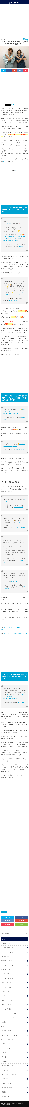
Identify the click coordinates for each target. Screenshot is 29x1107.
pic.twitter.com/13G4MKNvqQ (11, 240)
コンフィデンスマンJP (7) (9, 1074)
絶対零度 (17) (5, 1022)
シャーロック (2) (6, 987)
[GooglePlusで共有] (14, 70)
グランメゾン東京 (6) (7, 982)
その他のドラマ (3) (6, 1030)
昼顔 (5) (4, 1092)
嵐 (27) (4, 1052)
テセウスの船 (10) (6, 1004)
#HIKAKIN (8, 238)
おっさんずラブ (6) (7, 974)
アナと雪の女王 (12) (7, 1065)
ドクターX (4, 912)
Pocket (13, 104)
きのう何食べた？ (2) (7, 965)
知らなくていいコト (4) (8, 1017)
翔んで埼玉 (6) (5, 1096)
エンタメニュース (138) (7, 1039)
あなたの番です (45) (7, 947)
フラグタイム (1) (6, 1083)
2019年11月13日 (13, 300)
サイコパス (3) (5, 1078)
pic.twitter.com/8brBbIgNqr (18, 294)
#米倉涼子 (18, 236)
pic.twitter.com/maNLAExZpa (10, 698)
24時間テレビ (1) (6, 1044)
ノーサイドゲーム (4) (7, 952)
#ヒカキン (9, 223)
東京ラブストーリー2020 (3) (9, 1035)
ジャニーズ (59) (6, 1048)
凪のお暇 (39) (5, 956)
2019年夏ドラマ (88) (6, 943)
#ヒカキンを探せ (16, 238)
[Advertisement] (14, 20)
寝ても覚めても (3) (7, 1087)
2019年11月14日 (20, 449)
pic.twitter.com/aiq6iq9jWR (10, 446)
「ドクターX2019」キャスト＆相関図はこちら (15, 633)
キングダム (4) (5, 1070)
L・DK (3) (4, 1061)
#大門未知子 (12, 236)
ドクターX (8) (5, 991)
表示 (16, 170)
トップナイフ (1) (6, 1009)
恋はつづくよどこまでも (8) (9, 1013)
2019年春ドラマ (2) (6, 960)
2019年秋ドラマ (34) (6, 969)
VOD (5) (3, 1026)
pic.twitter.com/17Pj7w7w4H (10, 413)
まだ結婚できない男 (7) (8, 978)
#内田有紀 (9, 696)
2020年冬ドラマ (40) (6, 1000)
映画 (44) (3, 1057)
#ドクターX (18, 292)
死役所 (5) (4, 995)
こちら (4, 161)
